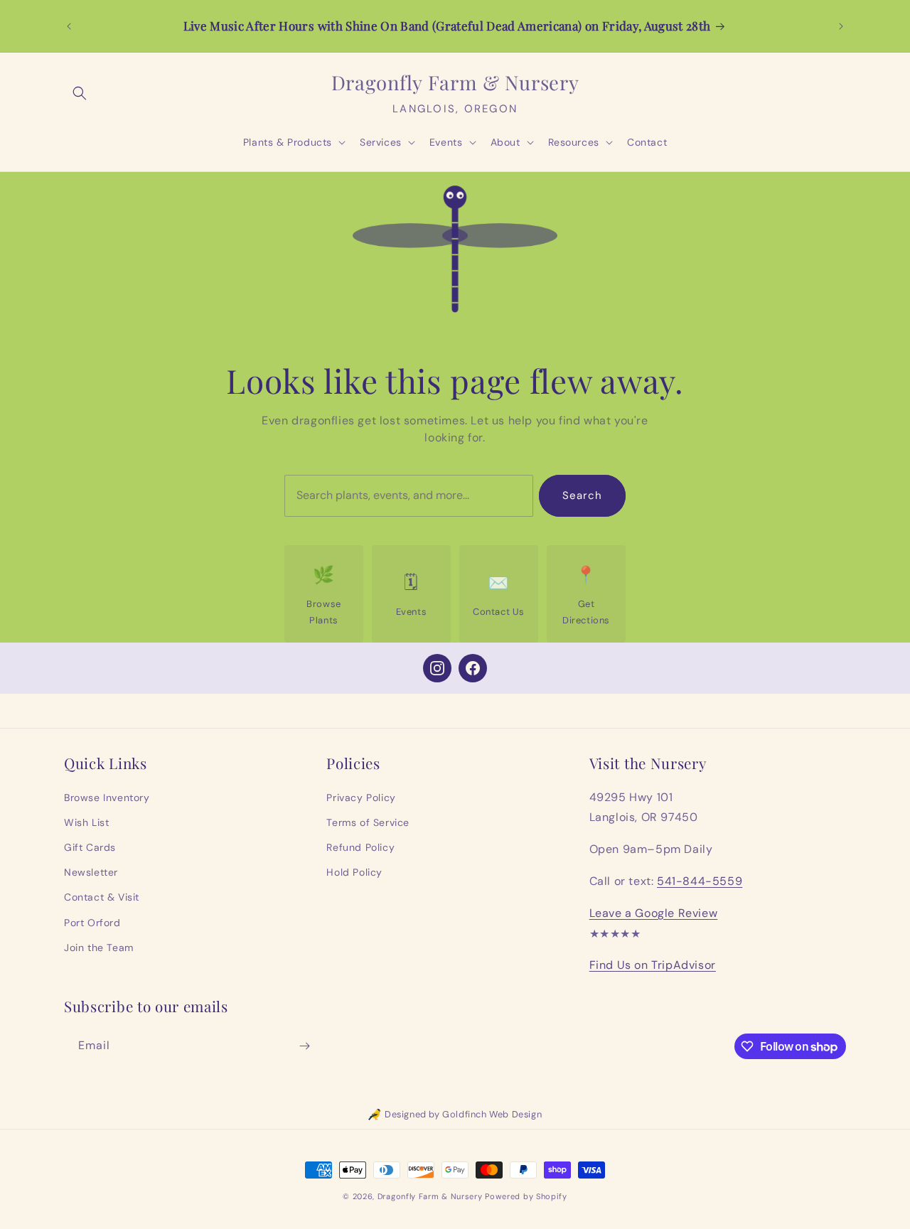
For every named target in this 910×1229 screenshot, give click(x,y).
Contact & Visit (101, 897)
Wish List (86, 822)
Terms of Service (368, 822)
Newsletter (91, 872)
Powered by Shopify (526, 1196)
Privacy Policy (360, 797)
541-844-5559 (699, 881)
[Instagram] (437, 668)
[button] (79, 93)
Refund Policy (360, 847)
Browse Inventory (107, 797)
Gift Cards (90, 847)
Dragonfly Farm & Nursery (430, 1196)
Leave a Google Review (653, 913)
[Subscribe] (304, 1046)
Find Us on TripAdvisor (652, 964)
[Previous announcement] (69, 26)
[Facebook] (473, 668)
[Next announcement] (841, 26)
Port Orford (92, 922)
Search (582, 495)
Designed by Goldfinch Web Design (463, 1114)
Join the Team (99, 947)
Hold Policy (354, 872)
